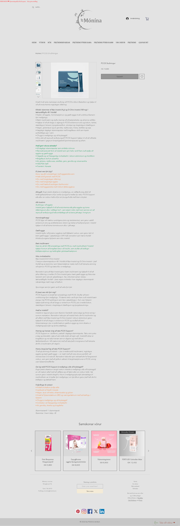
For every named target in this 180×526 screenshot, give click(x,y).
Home (38, 53)
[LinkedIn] (102, 511)
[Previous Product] (31, 450)
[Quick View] (48, 443)
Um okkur (135, 484)
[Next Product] (148, 450)
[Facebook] (90, 511)
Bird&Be (140, 498)
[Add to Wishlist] (142, 76)
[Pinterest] (78, 511)
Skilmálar (135, 488)
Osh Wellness (132, 500)
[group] (90, 451)
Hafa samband (135, 486)
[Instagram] (84, 511)
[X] (96, 511)
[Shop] (147, 19)
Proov (140, 500)
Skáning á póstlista (90, 482)
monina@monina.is (50, 491)
